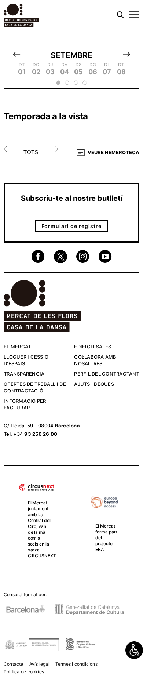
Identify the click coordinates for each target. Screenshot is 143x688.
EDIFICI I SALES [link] (92, 347)
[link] (134, 650)
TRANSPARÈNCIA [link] (24, 374)
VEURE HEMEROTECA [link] (113, 152)
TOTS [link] (30, 152)
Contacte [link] (13, 664)
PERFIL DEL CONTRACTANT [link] (106, 374)
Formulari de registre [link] (71, 226)
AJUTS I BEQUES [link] (94, 384)
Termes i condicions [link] (76, 664)
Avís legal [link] (39, 664)
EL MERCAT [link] (17, 347)
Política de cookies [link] (24, 671)
